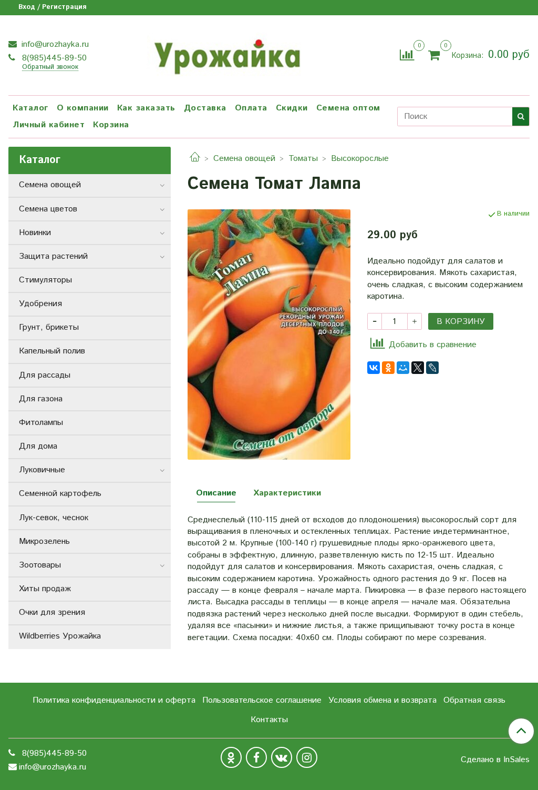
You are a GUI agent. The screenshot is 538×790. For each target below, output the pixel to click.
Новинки (35, 233)
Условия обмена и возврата (382, 700)
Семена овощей (244, 159)
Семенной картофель (60, 494)
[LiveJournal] (432, 367)
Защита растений (53, 256)
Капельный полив (52, 351)
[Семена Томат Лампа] (269, 334)
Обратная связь (474, 700)
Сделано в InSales (495, 760)
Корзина (111, 125)
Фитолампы (41, 423)
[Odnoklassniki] (231, 757)
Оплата (251, 108)
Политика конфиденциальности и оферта (114, 700)
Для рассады (44, 375)
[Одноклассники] (388, 367)
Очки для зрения (52, 612)
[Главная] (195, 159)
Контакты (269, 720)
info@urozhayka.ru (54, 44)
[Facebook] (256, 757)
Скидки (292, 108)
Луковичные (42, 470)
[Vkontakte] (281, 757)
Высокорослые (360, 159)
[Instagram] (306, 757)
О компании (83, 108)
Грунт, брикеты (49, 327)
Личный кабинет (49, 125)
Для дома (38, 446)
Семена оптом (348, 108)
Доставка (205, 108)
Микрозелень (44, 541)
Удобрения (40, 304)
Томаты (303, 159)
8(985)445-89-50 (53, 58)
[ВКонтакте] (373, 367)
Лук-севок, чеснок (53, 518)
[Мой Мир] (403, 367)
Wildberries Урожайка (60, 636)
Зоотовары (40, 565)
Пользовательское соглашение (262, 700)
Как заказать (146, 108)
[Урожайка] (226, 53)
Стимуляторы (45, 280)
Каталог (30, 108)
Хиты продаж (45, 589)
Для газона (41, 399)
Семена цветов (48, 209)
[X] (417, 367)
